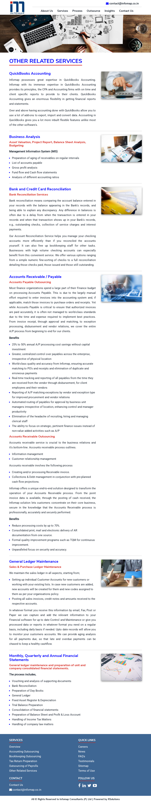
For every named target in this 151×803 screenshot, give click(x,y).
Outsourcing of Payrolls (23, 766)
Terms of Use (86, 770)
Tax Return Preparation (23, 761)
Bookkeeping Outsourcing (25, 756)
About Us (47, 11)
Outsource (93, 11)
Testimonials (86, 761)
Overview (14, 746)
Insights (110, 11)
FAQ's (81, 756)
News (81, 751)
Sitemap (83, 766)
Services (62, 11)
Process (77, 11)
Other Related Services (23, 770)
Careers (83, 746)
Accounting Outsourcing (24, 751)
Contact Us (126, 11)
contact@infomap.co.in (124, 3)
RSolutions (113, 799)
